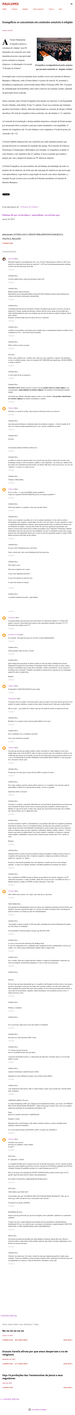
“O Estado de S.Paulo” (29, 206)
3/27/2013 (11, 1264)
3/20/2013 (11, 1133)
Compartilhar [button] (7, 243)
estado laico (21, 234)
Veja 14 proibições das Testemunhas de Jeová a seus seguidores (32, 1377)
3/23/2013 (11, 1247)
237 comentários (21, 1364)
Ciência (51, 9)
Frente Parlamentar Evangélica (45, 234)
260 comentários (21, 1340)
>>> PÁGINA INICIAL (10, 1399)
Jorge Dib (11, 259)
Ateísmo (14, 9)
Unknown (11, 408)
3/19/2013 (11, 844)
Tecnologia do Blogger (39, 1409)
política (6, 238)
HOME (4, 9)
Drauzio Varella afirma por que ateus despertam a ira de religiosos (35, 1353)
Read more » (68, 1340)
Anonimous (11, 617)
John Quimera (12, 698)
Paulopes (10, 4)
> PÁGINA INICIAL (8, 1315)
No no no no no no (13, 1330)
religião (16, 238)
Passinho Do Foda (14, 635)
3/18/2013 (11, 270)
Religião (25, 9)
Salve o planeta (38, 9)
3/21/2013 (11, 1150)
